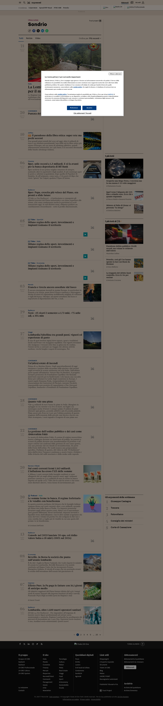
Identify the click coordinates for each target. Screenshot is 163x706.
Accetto (89, 108)
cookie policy (77, 87)
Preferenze (74, 108)
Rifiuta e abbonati (115, 74)
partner (110, 94)
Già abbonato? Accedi (82, 113)
